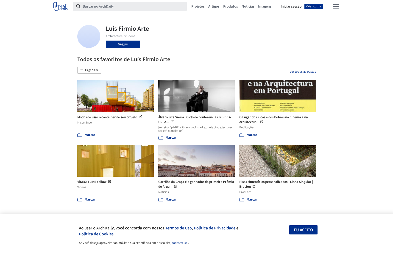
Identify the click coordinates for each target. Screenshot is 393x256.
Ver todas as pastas (303, 71)
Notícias (248, 6)
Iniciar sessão (291, 6)
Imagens (264, 6)
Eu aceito (303, 230)
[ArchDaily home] (60, 6)
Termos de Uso (178, 228)
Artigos (214, 6)
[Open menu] (336, 6)
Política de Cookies (96, 234)
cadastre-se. (180, 243)
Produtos (230, 6)
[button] (89, 70)
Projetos (198, 6)
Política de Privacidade (214, 228)
